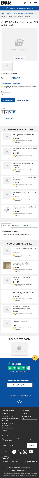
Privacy (13, 470)
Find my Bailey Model (19, 385)
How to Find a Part (7, 416)
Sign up (32, 445)
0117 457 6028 (26, 416)
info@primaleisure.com (29, 419)
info (16, 225)
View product (19, 138)
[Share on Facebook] (3, 112)
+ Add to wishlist (23, 100)
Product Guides (7, 421)
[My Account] (30, 3)
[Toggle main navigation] (36, 3)
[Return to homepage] (6, 3)
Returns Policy (6, 425)
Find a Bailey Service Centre (11, 418)
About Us (5, 414)
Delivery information (14, 87)
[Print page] (14, 112)
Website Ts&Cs (21, 470)
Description (6, 225)
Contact (4, 430)
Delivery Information (8, 428)
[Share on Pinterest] (10, 112)
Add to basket (8, 100)
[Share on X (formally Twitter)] (6, 112)
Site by (30, 462)
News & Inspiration (8, 423)
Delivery (26, 225)
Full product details (7, 118)
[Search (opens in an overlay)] (25, 3)
